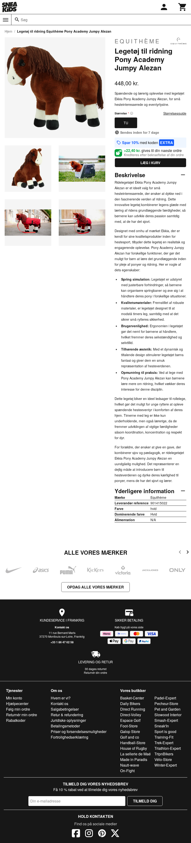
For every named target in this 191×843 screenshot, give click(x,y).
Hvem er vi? (61, 698)
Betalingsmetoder (65, 726)
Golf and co (129, 737)
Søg (24, 19)
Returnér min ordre (21, 714)
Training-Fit (163, 737)
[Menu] (5, 19)
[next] (187, 553)
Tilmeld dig (145, 801)
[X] (115, 834)
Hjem (8, 31)
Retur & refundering (67, 714)
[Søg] (17, 19)
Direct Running (132, 709)
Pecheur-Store (166, 703)
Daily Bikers (130, 703)
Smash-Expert (166, 720)
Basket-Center (132, 698)
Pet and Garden (167, 709)
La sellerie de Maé (135, 754)
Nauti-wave (129, 765)
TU (126, 122)
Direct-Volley (130, 714)
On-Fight (127, 770)
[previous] (180, 553)
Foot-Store (129, 726)
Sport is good (165, 731)
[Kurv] (182, 7)
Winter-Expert (165, 765)
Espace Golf (130, 720)
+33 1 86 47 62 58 (62, 642)
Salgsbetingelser (65, 709)
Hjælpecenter (17, 703)
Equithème (137, 41)
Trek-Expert (163, 742)
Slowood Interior (167, 714)
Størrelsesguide (174, 113)
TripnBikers (163, 754)
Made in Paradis (133, 759)
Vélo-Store (163, 759)
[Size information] (131, 113)
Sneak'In (161, 726)
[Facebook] (76, 834)
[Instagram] (89, 834)
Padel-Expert (165, 698)
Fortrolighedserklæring (69, 737)
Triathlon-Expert (167, 748)
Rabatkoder (15, 720)
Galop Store (130, 731)
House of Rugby (133, 748)
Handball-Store (132, 742)
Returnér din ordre (95, 672)
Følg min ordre (18, 709)
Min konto (14, 698)
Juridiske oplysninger (68, 720)
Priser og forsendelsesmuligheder (78, 731)
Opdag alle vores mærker (95, 587)
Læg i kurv (150, 162)
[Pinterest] (102, 834)
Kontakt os (62, 627)
